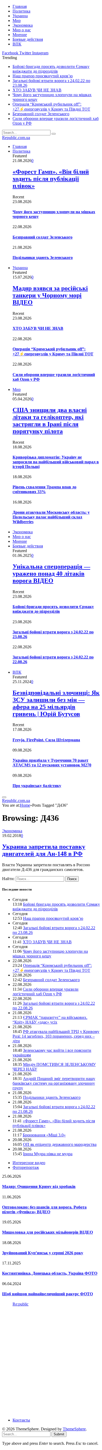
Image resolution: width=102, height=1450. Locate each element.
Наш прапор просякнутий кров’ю (43, 76)
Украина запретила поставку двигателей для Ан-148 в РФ (43, 850)
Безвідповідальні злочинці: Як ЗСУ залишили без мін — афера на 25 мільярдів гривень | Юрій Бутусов (56, 703)
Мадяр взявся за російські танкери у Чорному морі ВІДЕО (50, 295)
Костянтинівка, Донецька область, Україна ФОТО (49, 1273)
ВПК (17, 44)
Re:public (21, 1304)
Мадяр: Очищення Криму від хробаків (39, 1186)
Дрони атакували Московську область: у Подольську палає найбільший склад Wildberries (51, 517)
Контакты (21, 1420)
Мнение (20, 34)
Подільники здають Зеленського (43, 257)
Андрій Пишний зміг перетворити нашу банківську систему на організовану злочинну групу (54, 1083)
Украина (20, 16)
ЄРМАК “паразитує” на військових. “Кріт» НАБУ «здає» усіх (50, 1019)
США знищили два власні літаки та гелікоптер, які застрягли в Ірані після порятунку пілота (50, 421)
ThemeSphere (74, 1429)
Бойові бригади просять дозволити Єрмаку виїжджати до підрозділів (51, 68)
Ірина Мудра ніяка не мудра (47, 1154)
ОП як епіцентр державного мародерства (60, 1144)
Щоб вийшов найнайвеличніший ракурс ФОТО (47, 1294)
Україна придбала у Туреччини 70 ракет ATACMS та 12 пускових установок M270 (52, 762)
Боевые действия (28, 39)
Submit (59, 1434)
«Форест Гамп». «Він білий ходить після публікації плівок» (51, 178)
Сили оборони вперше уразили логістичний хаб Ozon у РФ (45, 991)
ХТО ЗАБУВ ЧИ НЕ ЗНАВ (37, 90)
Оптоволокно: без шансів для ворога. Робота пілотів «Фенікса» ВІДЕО (44, 1209)
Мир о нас (22, 30)
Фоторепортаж (26, 1167)
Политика (21, 11)
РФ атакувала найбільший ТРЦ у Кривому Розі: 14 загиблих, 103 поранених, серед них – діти (56, 1036)
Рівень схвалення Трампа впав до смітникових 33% (44, 489)
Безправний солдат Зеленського (41, 114)
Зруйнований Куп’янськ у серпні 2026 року (42, 1253)
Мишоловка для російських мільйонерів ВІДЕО (47, 1232)
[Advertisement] (51, 1362)
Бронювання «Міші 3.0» (44, 1135)
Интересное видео (29, 1162)
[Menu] (4, 797)
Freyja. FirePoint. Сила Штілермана (46, 740)
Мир (17, 20)
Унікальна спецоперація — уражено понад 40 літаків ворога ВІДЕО (51, 573)
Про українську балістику (37, 785)
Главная (20, 6)
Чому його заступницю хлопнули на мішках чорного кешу (50, 953)
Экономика (23, 25)
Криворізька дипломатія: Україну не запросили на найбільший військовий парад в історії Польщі (56, 462)
